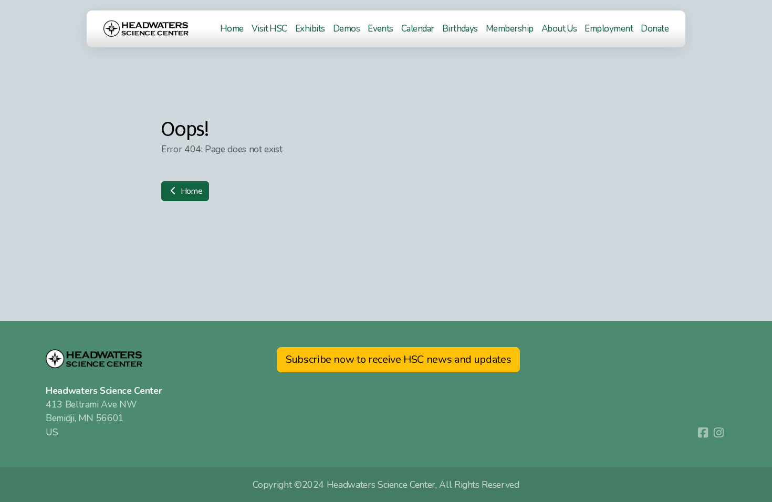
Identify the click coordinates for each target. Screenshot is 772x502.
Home (190, 191)
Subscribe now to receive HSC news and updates (398, 359)
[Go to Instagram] (718, 433)
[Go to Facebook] (703, 433)
